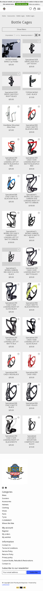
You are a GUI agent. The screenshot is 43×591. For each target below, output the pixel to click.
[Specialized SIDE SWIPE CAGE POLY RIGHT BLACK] (11, 81)
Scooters (5, 498)
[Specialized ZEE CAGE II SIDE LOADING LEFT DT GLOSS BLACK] (32, 326)
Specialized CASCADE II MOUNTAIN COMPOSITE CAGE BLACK (32, 440)
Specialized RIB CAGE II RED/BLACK (11, 373)
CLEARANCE (6, 520)
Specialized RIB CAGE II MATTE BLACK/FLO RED (31, 127)
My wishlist (6, 537)
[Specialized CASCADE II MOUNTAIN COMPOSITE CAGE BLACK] (32, 424)
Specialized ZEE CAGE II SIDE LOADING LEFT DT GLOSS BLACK (31, 340)
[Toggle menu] (39, 9)
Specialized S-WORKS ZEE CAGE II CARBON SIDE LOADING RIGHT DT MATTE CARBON (32, 198)
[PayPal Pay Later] (24, 588)
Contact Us (6, 545)
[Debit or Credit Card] (21, 588)
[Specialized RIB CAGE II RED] (32, 361)
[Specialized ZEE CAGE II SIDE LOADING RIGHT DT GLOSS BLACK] (11, 291)
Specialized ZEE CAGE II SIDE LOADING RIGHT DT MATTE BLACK (32, 271)
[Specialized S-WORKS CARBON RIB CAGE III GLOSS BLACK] (11, 257)
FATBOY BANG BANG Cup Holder (11, 60)
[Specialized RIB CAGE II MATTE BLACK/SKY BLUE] (11, 183)
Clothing (5, 508)
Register (5, 531)
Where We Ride (8, 523)
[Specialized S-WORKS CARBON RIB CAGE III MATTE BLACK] (32, 220)
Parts (4, 514)
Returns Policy (7, 554)
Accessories (11, 16)
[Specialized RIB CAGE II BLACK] (32, 392)
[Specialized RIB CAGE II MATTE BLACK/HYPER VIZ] (32, 291)
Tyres (4, 517)
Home (4, 16)
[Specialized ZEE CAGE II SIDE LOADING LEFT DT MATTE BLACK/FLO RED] (11, 146)
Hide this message (21, 4)
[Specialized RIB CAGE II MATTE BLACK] (11, 392)
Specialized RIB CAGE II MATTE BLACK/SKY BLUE (11, 196)
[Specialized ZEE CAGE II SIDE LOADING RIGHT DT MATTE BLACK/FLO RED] (32, 146)
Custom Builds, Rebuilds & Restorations (17, 560)
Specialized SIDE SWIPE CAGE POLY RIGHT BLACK (11, 94)
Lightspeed (5, 584)
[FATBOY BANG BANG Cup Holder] (11, 48)
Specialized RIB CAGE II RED (32, 373)
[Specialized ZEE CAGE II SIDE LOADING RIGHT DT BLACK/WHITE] (11, 424)
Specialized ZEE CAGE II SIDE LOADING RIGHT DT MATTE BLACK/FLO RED (32, 162)
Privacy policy (7, 557)
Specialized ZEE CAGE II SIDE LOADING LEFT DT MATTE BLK (11, 340)
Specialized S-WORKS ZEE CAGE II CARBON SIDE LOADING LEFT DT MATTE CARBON (11, 235)
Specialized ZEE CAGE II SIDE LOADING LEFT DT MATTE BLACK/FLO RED (11, 162)
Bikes (4, 495)
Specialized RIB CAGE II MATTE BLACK (11, 405)
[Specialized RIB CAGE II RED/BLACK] (11, 361)
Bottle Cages (21, 16)
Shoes (4, 511)
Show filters (21, 29)
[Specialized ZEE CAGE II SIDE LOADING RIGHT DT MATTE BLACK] (32, 257)
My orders (6, 534)
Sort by (18, 35)
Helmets (5, 504)
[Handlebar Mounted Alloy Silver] (11, 114)
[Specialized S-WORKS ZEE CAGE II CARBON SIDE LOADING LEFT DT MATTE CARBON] (11, 220)
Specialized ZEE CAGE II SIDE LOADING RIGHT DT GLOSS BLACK (11, 306)
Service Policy (7, 551)
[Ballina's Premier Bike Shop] (4, 9)
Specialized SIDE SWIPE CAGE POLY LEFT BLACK (32, 61)
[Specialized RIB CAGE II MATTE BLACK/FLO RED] (32, 114)
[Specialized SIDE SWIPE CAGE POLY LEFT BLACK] (32, 48)
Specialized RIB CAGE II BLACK (32, 404)
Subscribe (34, 572)
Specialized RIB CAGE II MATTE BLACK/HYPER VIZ (32, 305)
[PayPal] (17, 588)
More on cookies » (34, 4)
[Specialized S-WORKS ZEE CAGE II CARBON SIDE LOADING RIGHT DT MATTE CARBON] (32, 183)
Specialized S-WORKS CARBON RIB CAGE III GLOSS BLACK (11, 271)
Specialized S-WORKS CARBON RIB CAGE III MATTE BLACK (31, 234)
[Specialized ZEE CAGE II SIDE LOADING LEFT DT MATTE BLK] (11, 326)
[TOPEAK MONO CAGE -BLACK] (32, 81)
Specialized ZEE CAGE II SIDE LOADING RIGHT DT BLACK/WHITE (11, 439)
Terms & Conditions (10, 548)
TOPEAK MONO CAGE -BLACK (32, 93)
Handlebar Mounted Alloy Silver (11, 126)
